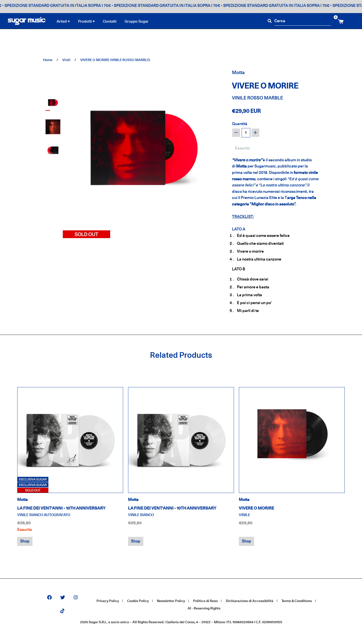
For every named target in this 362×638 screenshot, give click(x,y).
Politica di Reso (205, 601)
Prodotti (85, 21)
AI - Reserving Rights (204, 608)
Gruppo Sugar (136, 21)
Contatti (109, 21)
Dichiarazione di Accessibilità (249, 601)
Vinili (66, 60)
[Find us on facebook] (49, 598)
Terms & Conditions (296, 601)
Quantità (239, 123)
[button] (53, 103)
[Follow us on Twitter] (62, 598)
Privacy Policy (108, 601)
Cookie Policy (138, 601)
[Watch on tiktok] (62, 611)
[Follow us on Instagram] (76, 598)
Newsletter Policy (171, 601)
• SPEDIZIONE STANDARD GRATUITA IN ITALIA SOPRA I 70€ (155, 5)
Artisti (62, 21)
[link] (70, 440)
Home (47, 60)
